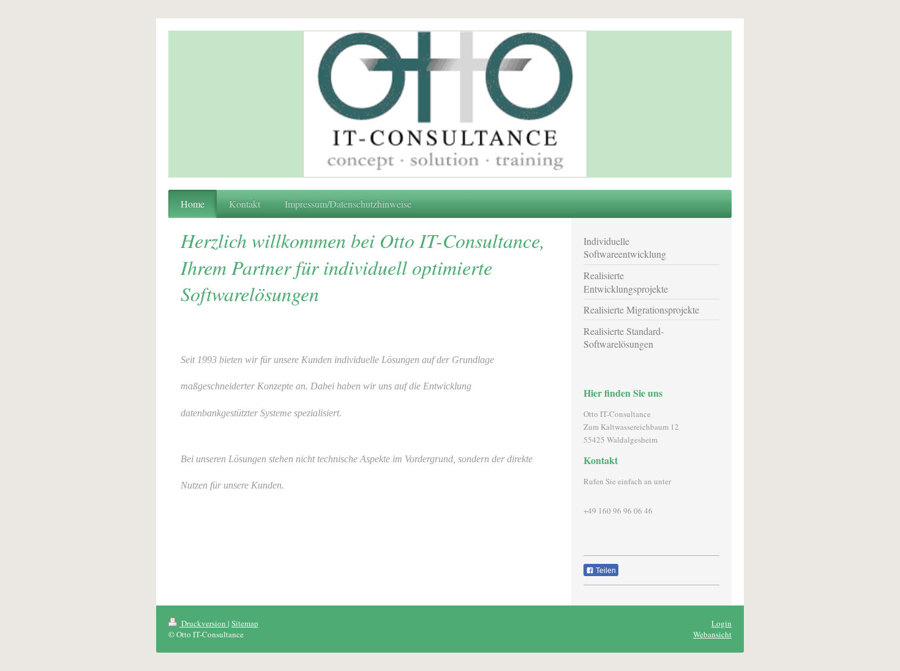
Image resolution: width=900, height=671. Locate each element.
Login (721, 623)
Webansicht (712, 634)
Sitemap (244, 623)
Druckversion (203, 623)
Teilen (605, 570)
